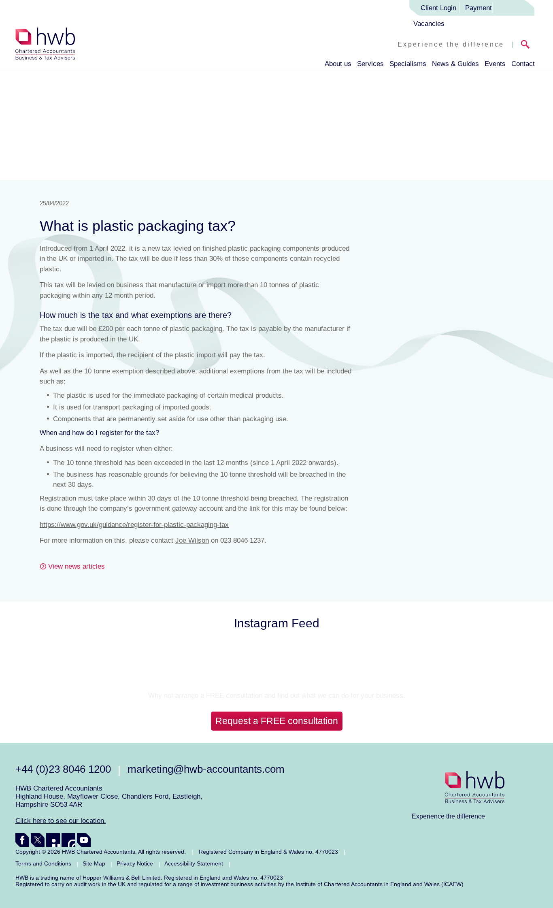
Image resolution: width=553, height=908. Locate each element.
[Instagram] (68, 840)
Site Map (94, 863)
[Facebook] (22, 840)
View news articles (76, 566)
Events (495, 64)
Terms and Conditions (43, 863)
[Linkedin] (53, 840)
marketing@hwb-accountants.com (206, 769)
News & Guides (455, 64)
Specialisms (407, 64)
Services (370, 64)
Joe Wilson (192, 540)
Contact (523, 64)
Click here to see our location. (60, 821)
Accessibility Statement (193, 863)
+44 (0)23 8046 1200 (63, 769)
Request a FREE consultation (276, 721)
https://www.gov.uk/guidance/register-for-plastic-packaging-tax (134, 525)
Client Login (438, 8)
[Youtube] (84, 840)
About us (338, 64)
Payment (478, 8)
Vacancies (429, 24)
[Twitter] (38, 840)
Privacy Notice (135, 863)
